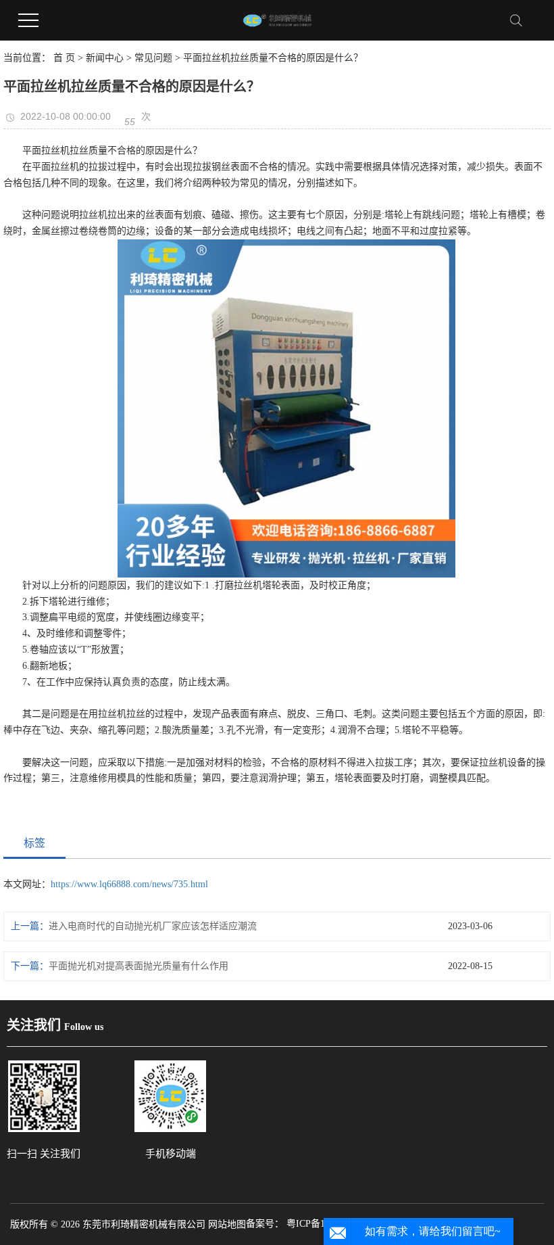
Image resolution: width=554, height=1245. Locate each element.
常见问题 (153, 58)
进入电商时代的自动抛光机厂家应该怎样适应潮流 (153, 926)
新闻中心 (105, 58)
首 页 (64, 58)
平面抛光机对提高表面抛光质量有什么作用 (138, 966)
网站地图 (227, 1224)
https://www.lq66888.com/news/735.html (129, 884)
